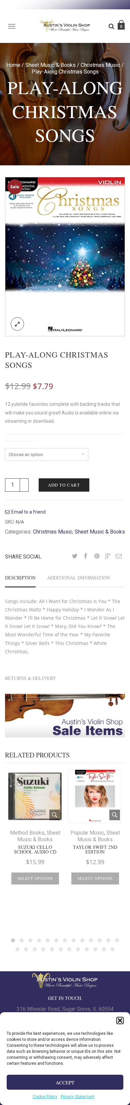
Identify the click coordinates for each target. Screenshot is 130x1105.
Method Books (27, 833)
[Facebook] (85, 556)
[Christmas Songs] (65, 256)
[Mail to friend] (118, 556)
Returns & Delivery (30, 678)
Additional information (78, 577)
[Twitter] (74, 556)
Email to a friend (28, 512)
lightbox (17, 324)
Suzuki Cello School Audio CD (35, 849)
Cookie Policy (45, 1096)
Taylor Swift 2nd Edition (95, 849)
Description (20, 577)
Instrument (19, 444)
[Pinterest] (96, 556)
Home (13, 65)
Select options (35, 878)
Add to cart (64, 485)
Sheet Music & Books (50, 65)
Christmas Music (100, 65)
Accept (65, 1082)
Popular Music (87, 833)
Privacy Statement (77, 1096)
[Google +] (107, 556)
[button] (120, 1020)
